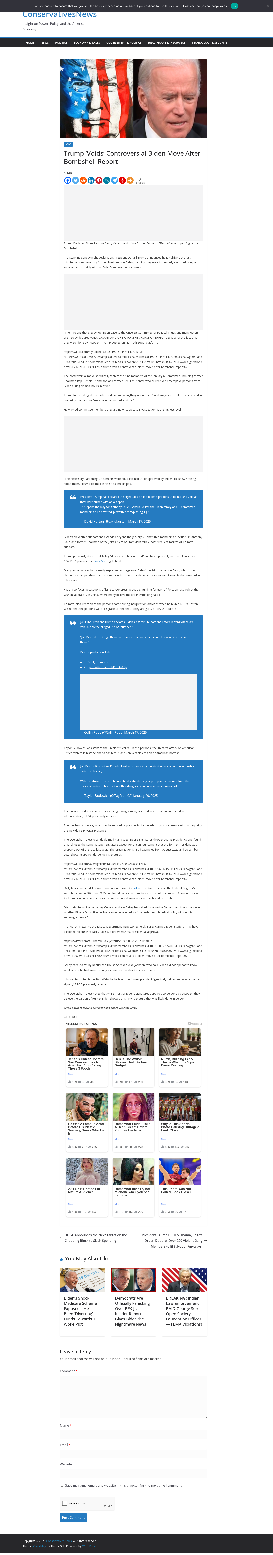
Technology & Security (209, 42)
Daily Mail (100, 561)
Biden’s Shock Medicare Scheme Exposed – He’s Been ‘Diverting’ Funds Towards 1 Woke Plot (80, 1311)
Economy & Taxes (87, 42)
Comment (68, 1371)
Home (30, 42)
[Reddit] (83, 180)
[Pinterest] (98, 180)
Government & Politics (124, 42)
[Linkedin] (91, 180)
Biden (136, 888)
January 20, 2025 (145, 795)
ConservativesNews (60, 13)
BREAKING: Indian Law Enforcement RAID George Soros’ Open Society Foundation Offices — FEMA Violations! (184, 1311)
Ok (234, 6)
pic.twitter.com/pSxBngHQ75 (131, 512)
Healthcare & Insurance (166, 42)
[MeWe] (106, 180)
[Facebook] (67, 180)
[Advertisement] (133, 213)
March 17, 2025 (139, 521)
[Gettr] (122, 180)
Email (65, 1445)
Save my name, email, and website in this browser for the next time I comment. (123, 1485)
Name (66, 1425)
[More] (130, 180)
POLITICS (61, 42)
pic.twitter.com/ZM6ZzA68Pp (108, 667)
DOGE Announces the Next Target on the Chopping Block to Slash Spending (96, 1238)
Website (66, 1464)
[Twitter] (75, 180)
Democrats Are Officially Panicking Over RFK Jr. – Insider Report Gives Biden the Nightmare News (132, 1311)
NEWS (45, 42)
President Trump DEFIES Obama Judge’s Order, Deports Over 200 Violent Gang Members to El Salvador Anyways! (172, 1241)
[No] (268, 6)
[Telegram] (114, 180)
